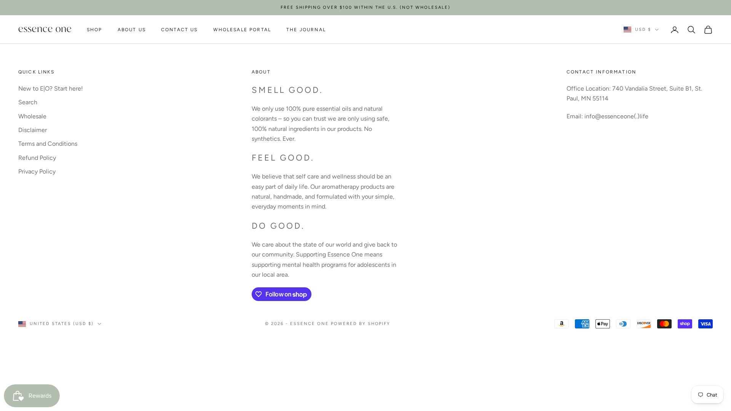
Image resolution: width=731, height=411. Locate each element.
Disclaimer (32, 130)
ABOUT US (132, 29)
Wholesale (32, 116)
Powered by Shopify (361, 323)
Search (27, 102)
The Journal (306, 29)
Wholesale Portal (242, 29)
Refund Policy (37, 157)
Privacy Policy (37, 171)
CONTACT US (179, 29)
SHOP (94, 29)
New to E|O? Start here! (50, 88)
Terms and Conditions (47, 143)
